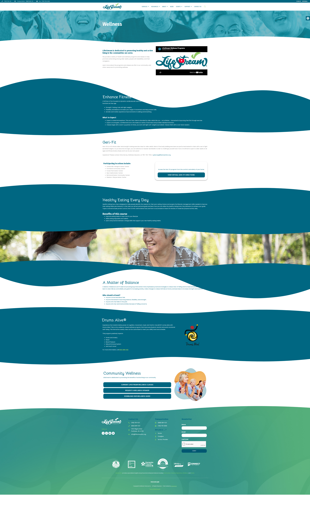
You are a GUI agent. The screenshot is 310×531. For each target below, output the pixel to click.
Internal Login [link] (155, 482)
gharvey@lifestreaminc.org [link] (162, 155)
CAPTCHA (185, 439)
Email (184, 432)
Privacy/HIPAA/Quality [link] (155, 489)
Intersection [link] (174, 486)
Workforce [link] (185, 473)
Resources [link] (154, 6)
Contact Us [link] (197, 6)
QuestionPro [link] (119, 473)
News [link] (172, 6)
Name (184, 424)
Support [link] (187, 6)
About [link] (164, 6)
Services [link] (144, 6)
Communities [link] (166, 473)
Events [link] (178, 6)
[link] (308, 18)
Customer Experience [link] (176, 473)
